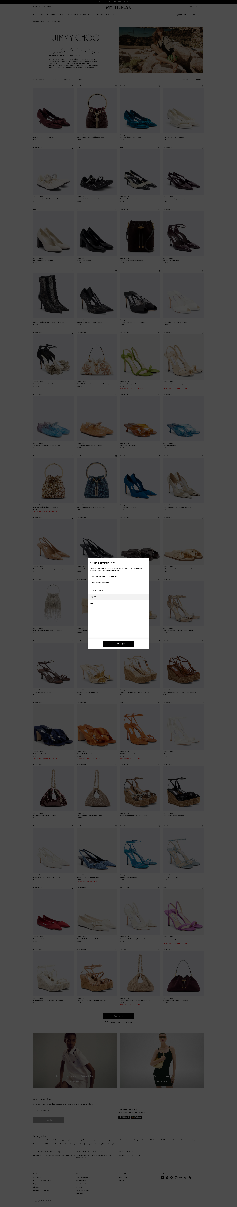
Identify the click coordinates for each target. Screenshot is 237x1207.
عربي (91, 602)
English (93, 597)
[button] (146, 560)
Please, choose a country (99, 582)
